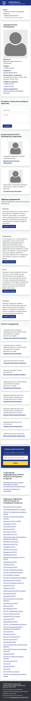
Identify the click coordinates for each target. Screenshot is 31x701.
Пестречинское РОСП (10, 661)
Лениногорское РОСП (10, 549)
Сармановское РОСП (10, 562)
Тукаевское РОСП (8, 654)
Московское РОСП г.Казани (12, 580)
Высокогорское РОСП (10, 639)
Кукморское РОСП (9, 666)
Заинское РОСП (8, 606)
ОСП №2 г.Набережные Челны (13, 570)
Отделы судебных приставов (14, 452)
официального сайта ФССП (19, 697)
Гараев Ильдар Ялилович (12, 388)
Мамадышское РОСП (10, 552)
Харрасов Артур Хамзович (12, 353)
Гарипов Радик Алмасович (12, 401)
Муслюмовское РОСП (10, 608)
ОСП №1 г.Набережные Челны (13, 611)
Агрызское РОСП (8, 619)
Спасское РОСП (8, 631)
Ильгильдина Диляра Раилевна (14, 374)
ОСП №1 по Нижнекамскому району (15, 624)
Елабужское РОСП (9, 586)
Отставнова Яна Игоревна (12, 191)
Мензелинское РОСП (10, 555)
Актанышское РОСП (9, 593)
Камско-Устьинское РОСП (11, 637)
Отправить (7, 126)
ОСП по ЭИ (6, 664)
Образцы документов (10, 199)
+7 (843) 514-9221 (8, 68)
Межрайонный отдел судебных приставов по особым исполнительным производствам (14, 484)
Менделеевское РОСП (10, 622)
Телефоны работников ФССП (14, 449)
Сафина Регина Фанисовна (12, 426)
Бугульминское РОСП (10, 534)
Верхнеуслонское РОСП (11, 542)
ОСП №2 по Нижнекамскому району (15, 578)
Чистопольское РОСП (10, 567)
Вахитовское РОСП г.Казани (12, 507)
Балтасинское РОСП (9, 532)
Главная (4, 10)
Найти (15, 463)
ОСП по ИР (6, 669)
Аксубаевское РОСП (9, 524)
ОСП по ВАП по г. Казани (11, 672)
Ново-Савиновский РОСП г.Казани (14, 509)
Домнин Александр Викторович (14, 415)
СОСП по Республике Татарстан (13, 583)
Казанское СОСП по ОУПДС (12, 521)
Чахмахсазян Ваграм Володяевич (15, 338)
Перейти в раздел (9, 226)
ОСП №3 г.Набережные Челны (13, 572)
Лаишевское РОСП (9, 547)
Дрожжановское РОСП (10, 603)
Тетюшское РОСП (9, 565)
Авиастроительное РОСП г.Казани (14, 591)
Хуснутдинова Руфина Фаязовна (14, 363)
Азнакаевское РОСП (9, 642)
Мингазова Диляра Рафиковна (14, 436)
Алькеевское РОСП (9, 596)
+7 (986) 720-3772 (8, 84)
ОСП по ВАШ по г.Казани (11, 575)
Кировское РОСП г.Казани (11, 616)
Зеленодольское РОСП (10, 544)
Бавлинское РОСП (9, 529)
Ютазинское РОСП (9, 634)
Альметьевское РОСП (11, 15)
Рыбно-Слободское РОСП (11, 614)
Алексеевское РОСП (9, 526)
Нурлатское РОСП (9, 588)
